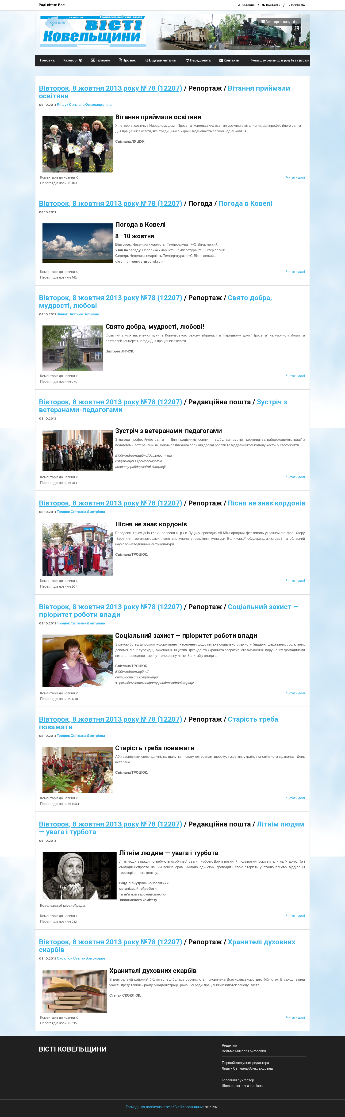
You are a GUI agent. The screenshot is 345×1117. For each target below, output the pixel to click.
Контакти (272, 5)
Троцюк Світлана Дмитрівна (81, 512)
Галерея (102, 60)
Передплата (200, 60)
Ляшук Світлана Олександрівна (84, 105)
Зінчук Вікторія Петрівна (78, 314)
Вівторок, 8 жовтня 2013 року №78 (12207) (110, 88)
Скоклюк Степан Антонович (81, 958)
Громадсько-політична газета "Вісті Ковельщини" (165, 1107)
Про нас (129, 60)
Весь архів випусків (281, 22)
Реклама (297, 5)
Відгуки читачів (162, 60)
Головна (248, 5)
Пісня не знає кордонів (266, 503)
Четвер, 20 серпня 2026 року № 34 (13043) (280, 60)
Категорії (71, 60)
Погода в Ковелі (245, 203)
